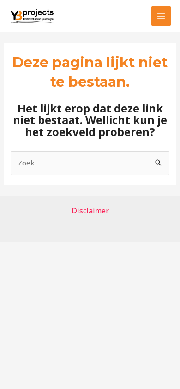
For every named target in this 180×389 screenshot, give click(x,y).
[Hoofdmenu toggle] (161, 16)
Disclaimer (90, 211)
